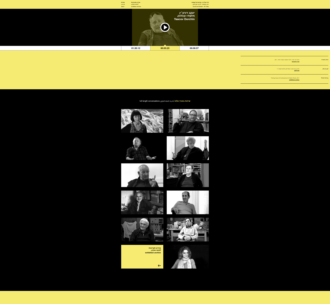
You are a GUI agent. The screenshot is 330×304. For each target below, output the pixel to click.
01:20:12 (135, 48)
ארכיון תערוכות (295, 61)
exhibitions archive (294, 80)
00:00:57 (194, 48)
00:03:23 (165, 48)
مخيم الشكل (296, 70)
